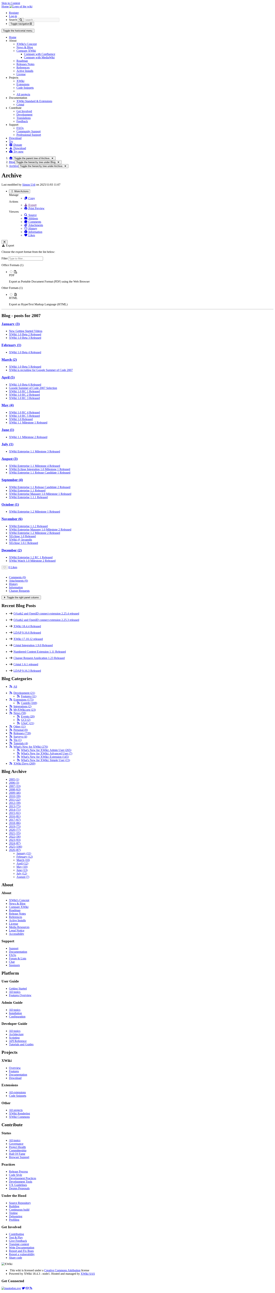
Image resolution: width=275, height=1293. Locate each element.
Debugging (15, 1216)
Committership (17, 1150)
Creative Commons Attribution (62, 1270)
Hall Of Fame (17, 1153)
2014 (15, 809)
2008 (15, 789)
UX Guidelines (18, 1185)
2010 (15, 796)
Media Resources (19, 927)
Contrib (29, 703)
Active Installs (24, 70)
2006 (14, 782)
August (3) (9, 459)
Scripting (14, 1037)
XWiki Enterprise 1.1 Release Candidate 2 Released (39, 487)
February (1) (11, 345)
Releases (22, 733)
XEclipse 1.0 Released (22, 536)
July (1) (7, 444)
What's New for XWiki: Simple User (45, 760)
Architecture (16, 1034)
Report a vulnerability (22, 1254)
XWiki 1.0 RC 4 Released (24, 412)
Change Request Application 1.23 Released (39, 658)
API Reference (18, 1041)
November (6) (11, 519)
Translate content (19, 1244)
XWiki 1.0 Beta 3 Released (25, 337)
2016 (15, 816)
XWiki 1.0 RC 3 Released (24, 398)
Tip (17, 740)
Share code (15, 1257)
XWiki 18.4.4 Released (27, 626)
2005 (14, 779)
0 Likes (12, 567)
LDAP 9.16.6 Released (27, 632)
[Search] (21, 20)
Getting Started (18, 988)
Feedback (22, 121)
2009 (15, 792)
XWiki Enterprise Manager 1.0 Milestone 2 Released (40, 529)
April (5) (8, 377)
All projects (23, 94)
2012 (15, 802)
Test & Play (16, 1237)
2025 (15, 846)
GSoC (27, 723)
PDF (12, 275)
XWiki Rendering (19, 1113)
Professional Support (28, 134)
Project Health (17, 1147)
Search (13, 19)
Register (14, 12)
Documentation (18, 951)
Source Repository (20, 1202)
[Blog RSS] (31, 1288)
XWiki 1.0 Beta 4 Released (25, 352)
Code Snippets (25, 87)
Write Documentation (21, 1247)
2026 (15, 850)
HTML (13, 298)
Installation (15, 1013)
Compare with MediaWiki (39, 57)
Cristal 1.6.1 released (25, 664)
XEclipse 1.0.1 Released (23, 543)
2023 (15, 839)
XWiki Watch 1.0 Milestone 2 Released (32, 560)
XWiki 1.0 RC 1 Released (24, 391)
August (22, 876)
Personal (20, 729)
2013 (15, 806)
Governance (16, 1143)
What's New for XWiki (30, 746)
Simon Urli (28, 184)
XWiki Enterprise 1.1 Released (27, 490)
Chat (12, 961)
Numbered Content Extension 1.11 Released (39, 651)
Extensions (22, 84)
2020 (15, 829)
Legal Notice (16, 930)
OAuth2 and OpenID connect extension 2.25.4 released (46, 613)
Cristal (20, 104)
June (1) (7, 430)
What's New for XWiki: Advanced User (46, 753)
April (22, 863)
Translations (23, 118)
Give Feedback (18, 1240)
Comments (34, 221)
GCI (25, 719)
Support (13, 948)
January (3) (10, 324)
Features (28, 696)
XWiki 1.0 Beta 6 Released (25, 384)
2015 (15, 813)
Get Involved (24, 111)
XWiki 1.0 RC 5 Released (24, 415)
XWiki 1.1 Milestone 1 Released (28, 422)
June (22, 870)
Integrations (22, 706)
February (24, 856)
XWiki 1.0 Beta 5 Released (25, 366)
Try (11, 141)
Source (32, 215)
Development (24, 114)
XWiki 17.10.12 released (28, 639)
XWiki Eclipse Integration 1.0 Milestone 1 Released (39, 469)
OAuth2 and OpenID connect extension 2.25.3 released (46, 619)
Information (35, 231)
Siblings (33, 218)
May (22, 866)
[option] (141, 276)
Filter (4, 258)
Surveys (20, 736)
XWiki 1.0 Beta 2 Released (25, 334)
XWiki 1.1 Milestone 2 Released (28, 437)
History (32, 228)
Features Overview (20, 995)
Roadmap (22, 60)
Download (15, 138)
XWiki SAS (88, 1273)
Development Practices (22, 1178)
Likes (31, 235)
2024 (15, 843)
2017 (15, 819)
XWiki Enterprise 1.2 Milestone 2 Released (34, 532)
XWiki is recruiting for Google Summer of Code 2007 (41, 370)
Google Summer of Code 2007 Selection (33, 388)
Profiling (14, 1219)
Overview (15, 1067)
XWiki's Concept (26, 44)
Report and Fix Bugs (21, 1250)
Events (28, 716)
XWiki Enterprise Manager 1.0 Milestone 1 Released (40, 493)
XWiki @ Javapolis (20, 539)
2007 (15, 786)
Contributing (16, 1234)
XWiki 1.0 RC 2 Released (24, 394)
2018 (15, 823)
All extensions (17, 1092)
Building (14, 1206)
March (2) (9, 360)
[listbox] (137, 284)
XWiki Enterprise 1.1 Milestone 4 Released (34, 465)
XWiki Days (24, 763)
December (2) (11, 550)
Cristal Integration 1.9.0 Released (33, 645)
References (23, 67)
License (21, 74)
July (21, 873)
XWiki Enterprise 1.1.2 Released (28, 526)
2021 (15, 833)
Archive (14, 166)
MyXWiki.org (24, 709)
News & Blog (24, 47)
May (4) (7, 405)
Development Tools (20, 1181)
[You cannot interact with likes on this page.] (4, 567)
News (19, 713)
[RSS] (11, 686)
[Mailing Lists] (27, 1288)
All (15, 686)
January (23, 853)
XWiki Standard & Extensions (34, 101)
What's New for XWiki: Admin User (46, 750)
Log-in (13, 16)
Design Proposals (19, 1188)
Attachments (35, 225)
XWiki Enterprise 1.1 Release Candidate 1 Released (39, 472)
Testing (13, 1213)
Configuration (17, 1016)
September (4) (12, 480)
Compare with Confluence (39, 54)
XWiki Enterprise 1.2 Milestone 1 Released (34, 511)
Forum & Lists (17, 958)
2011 (14, 799)
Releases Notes (25, 64)
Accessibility (16, 933)
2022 (15, 836)
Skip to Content (10, 3)
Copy (31, 198)
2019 (15, 826)
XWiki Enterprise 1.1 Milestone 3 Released (34, 451)
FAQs (20, 128)
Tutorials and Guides (21, 1044)
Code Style (15, 1174)
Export (32, 205)
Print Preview (36, 208)
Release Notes (17, 913)
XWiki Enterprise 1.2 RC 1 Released (31, 557)
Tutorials (20, 743)
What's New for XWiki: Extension (45, 756)
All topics (14, 991)
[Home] (11, 158)
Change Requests (19, 590)
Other (19, 726)
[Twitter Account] (23, 1288)
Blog (12, 162)
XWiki (20, 81)
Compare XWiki (26, 50)
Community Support (28, 131)
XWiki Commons (19, 1116)
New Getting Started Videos (25, 331)
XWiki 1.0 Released (21, 419)
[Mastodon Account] (11, 1288)
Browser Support (19, 1157)
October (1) (10, 504)
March (23, 860)
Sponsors (14, 965)
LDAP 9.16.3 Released (27, 670)
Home (12, 37)
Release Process (18, 1171)
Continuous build (19, 1209)
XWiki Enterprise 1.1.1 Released (28, 497)
